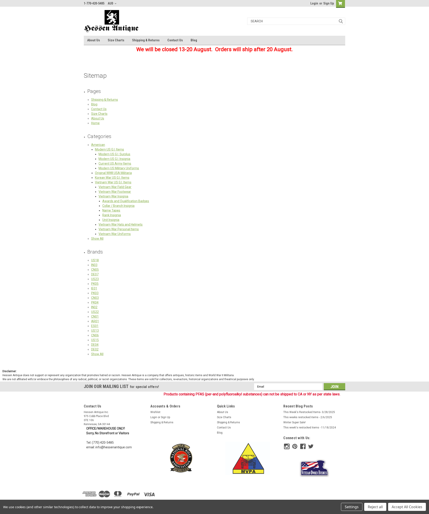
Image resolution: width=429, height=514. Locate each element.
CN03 (95, 298)
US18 (95, 260)
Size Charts (116, 40)
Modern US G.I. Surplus (114, 154)
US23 (95, 279)
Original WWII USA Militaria (113, 173)
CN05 (95, 269)
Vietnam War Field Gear (115, 187)
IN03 (94, 265)
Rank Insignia (111, 215)
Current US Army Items (115, 163)
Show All (97, 238)
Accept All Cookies (407, 506)
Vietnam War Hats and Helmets (121, 224)
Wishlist (155, 412)
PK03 (95, 293)
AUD (111, 3)
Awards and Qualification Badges (125, 201)
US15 (95, 340)
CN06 (95, 335)
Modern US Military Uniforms (119, 168)
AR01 (95, 321)
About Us (93, 40)
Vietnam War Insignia (113, 196)
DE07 (95, 274)
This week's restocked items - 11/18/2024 (309, 427)
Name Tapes (111, 210)
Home (95, 123)
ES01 (95, 326)
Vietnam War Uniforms (115, 234)
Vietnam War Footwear (115, 191)
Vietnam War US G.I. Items (113, 182)
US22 (95, 312)
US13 (95, 330)
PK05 (95, 283)
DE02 (95, 349)
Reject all (375, 506)
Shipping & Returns (146, 40)
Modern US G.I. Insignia (114, 159)
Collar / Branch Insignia (118, 206)
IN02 (94, 307)
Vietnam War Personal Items (119, 229)
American (98, 145)
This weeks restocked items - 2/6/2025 (307, 417)
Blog (194, 40)
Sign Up (328, 3)
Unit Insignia (110, 220)
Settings (352, 506)
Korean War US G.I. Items (112, 177)
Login (314, 3)
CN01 (95, 316)
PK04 (95, 302)
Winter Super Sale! (294, 422)
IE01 (94, 288)
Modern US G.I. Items (109, 149)
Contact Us (175, 40)
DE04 (95, 344)
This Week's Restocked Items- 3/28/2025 (309, 412)
